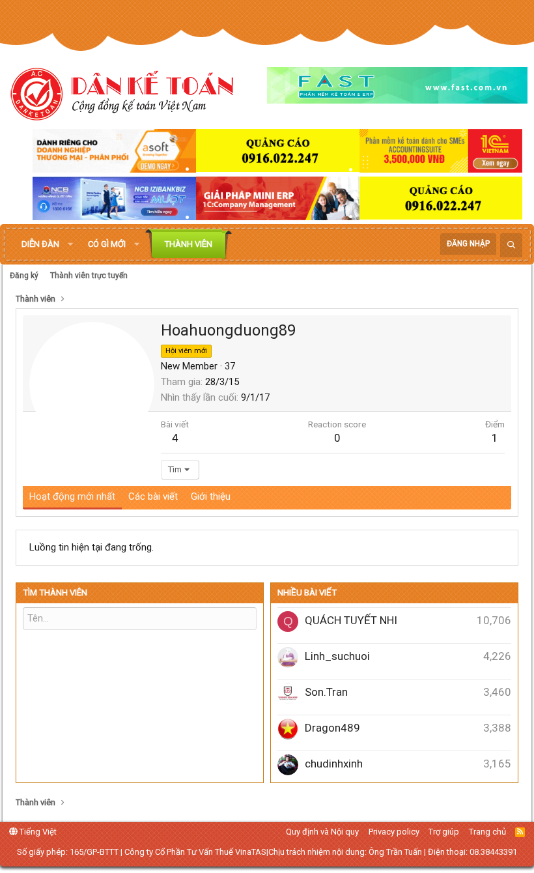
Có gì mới (107, 244)
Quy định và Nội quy (322, 832)
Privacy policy (394, 832)
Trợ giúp (444, 832)
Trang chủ (487, 832)
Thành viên (188, 244)
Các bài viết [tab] (153, 496)
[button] (70, 244)
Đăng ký (24, 275)
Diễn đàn (40, 244)
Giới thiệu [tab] (211, 496)
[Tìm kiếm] (511, 245)
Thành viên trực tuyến (89, 275)
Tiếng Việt (37, 832)
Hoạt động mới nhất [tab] (72, 496)
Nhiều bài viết (307, 592)
